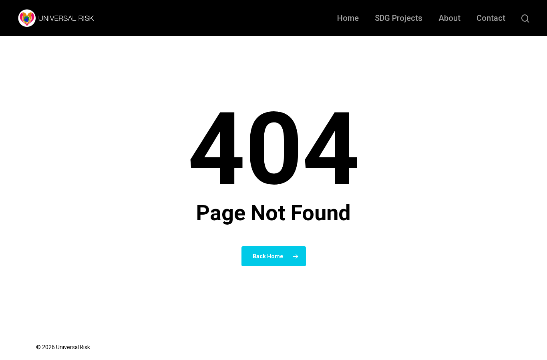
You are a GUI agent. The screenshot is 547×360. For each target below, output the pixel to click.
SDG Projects (398, 18)
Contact (491, 18)
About (449, 18)
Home (348, 18)
